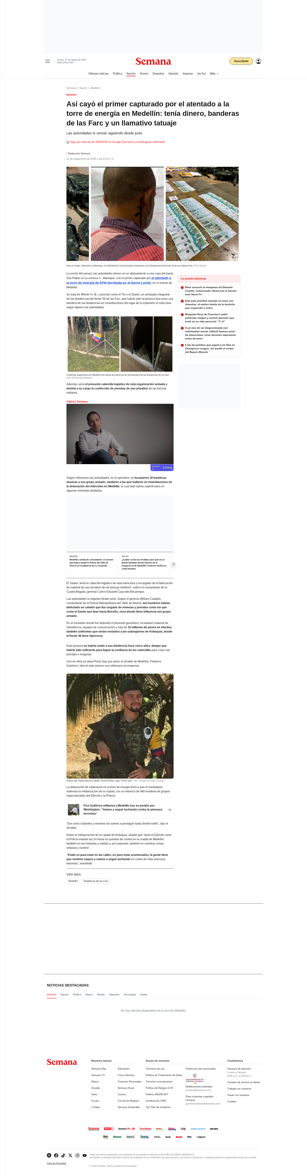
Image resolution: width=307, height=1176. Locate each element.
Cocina (122, 1094)
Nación (83, 87)
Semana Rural (126, 1087)
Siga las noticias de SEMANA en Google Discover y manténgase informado (117, 141)
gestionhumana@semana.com (203, 1103)
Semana (71, 87)
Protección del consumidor (201, 1068)
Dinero (95, 1081)
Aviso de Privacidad (60, 1163)
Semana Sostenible (129, 1107)
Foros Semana (126, 1075)
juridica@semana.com (198, 1090)
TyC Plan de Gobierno (158, 1107)
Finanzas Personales (129, 1081)
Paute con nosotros (238, 1095)
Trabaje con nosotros (239, 1088)
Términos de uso (155, 1068)
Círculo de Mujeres (128, 1100)
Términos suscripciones (159, 1081)
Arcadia (95, 1087)
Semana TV (98, 1075)
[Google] (49, 1155)
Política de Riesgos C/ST (160, 1087)
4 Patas (95, 1107)
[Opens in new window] (56, 1155)
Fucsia (95, 1100)
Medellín (95, 87)
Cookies (231, 1101)
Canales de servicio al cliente (243, 1082)
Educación (124, 1068)
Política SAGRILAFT (157, 1094)
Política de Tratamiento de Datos (164, 1075)
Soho (94, 1094)
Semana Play (98, 1068)
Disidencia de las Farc (96, 881)
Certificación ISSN (156, 1100)
